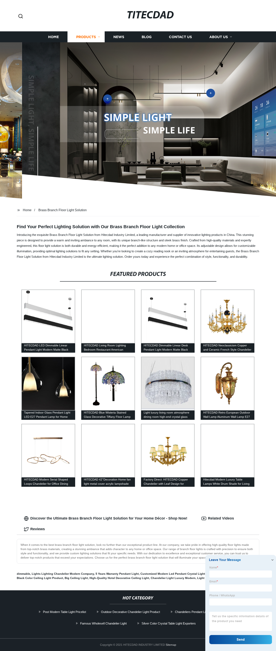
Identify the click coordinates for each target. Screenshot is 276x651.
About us (218, 37)
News (118, 37)
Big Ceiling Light (76, 578)
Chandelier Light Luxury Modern (173, 578)
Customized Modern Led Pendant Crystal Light (172, 573)
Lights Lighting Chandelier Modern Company (63, 573)
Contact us (180, 37)
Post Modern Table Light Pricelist (64, 612)
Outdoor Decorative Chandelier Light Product (130, 612)
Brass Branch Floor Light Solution (62, 210)
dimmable (23, 573)
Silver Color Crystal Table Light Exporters (169, 623)
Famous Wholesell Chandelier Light (103, 623)
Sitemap (171, 644)
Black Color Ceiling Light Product (40, 578)
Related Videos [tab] (221, 518)
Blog (147, 37)
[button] (20, 16)
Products (86, 37)
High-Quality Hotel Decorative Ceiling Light (119, 578)
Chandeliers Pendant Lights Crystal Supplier (204, 612)
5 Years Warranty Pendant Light (117, 573)
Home (53, 37)
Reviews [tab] (37, 529)
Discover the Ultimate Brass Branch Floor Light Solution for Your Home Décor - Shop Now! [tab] (108, 518)
